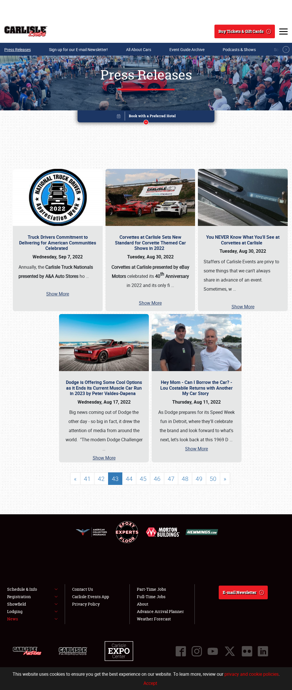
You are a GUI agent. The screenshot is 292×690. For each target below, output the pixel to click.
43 (115, 479)
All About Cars (138, 49)
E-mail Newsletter (239, 592)
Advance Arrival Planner (160, 611)
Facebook (181, 651)
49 (199, 479)
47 (171, 479)
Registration (19, 596)
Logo (25, 31)
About (142, 604)
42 (101, 479)
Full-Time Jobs (151, 596)
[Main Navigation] (283, 31)
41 (87, 479)
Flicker (247, 651)
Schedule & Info (22, 589)
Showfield (16, 604)
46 (157, 479)
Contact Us (82, 589)
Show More (57, 294)
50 (213, 479)
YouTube (213, 651)
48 (185, 479)
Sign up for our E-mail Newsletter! (78, 49)
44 (129, 479)
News (12, 619)
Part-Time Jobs (151, 589)
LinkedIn (263, 651)
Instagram (197, 651)
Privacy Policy (86, 604)
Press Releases (17, 49)
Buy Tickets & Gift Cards (240, 31)
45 (143, 479)
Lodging (15, 611)
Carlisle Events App (90, 596)
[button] (146, 117)
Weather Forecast (154, 619)
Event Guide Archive (186, 49)
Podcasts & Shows (239, 49)
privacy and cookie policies (251, 674)
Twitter (230, 651)
